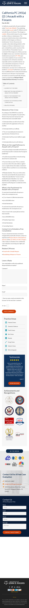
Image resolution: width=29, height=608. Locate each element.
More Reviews (14, 383)
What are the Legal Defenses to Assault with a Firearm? (14, 92)
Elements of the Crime (11, 88)
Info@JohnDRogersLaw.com (13, 484)
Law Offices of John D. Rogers (18, 239)
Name (4, 285)
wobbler (4, 34)
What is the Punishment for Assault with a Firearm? (12, 96)
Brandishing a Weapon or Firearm (12, 254)
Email (4, 292)
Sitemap (14, 597)
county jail (10, 69)
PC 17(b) (18, 56)
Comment (5, 268)
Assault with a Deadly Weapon (11, 251)
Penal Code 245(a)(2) (10, 28)
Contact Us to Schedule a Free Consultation (13, 101)
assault (12, 30)
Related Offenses (10, 105)
